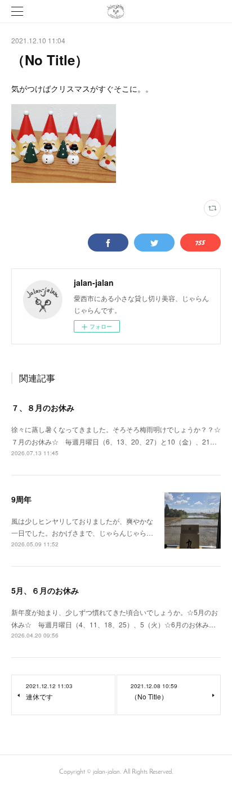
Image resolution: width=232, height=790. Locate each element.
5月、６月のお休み (45, 590)
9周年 (21, 499)
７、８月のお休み (42, 407)
